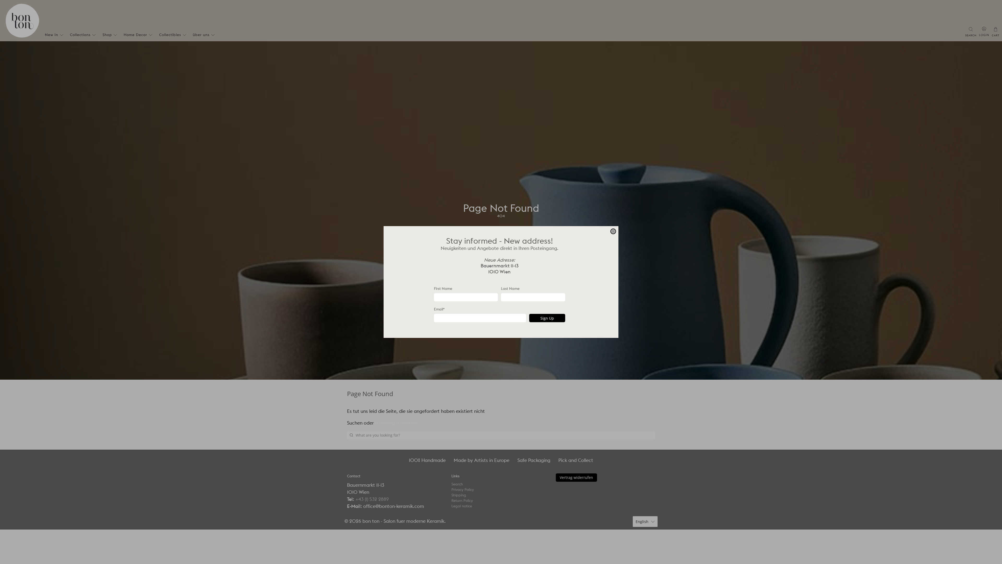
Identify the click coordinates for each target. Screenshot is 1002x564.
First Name (443, 288)
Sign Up (547, 318)
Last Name (510, 288)
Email (439, 309)
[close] (613, 231)
